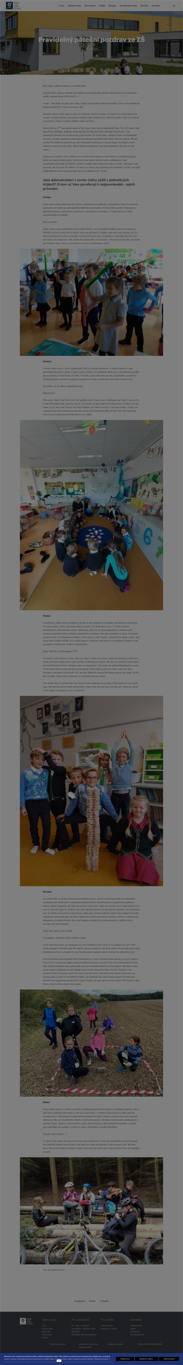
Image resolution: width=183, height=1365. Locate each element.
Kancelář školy (136, 1326)
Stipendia (75, 1331)
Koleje (132, 1329)
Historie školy (47, 1329)
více (59, 1361)
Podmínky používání (57, 1344)
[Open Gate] (13, 5)
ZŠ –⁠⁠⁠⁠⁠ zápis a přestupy (80, 1326)
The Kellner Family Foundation (83, 1334)
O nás (44, 1326)
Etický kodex (47, 1334)
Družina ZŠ (134, 1331)
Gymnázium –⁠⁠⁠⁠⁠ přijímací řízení (83, 1329)
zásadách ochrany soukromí (76, 1362)
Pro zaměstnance (137, 1334)
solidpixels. (157, 1344)
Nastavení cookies (115, 1344)
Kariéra (45, 1337)
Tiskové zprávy (107, 1326)
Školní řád (46, 1331)
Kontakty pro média (109, 1329)
